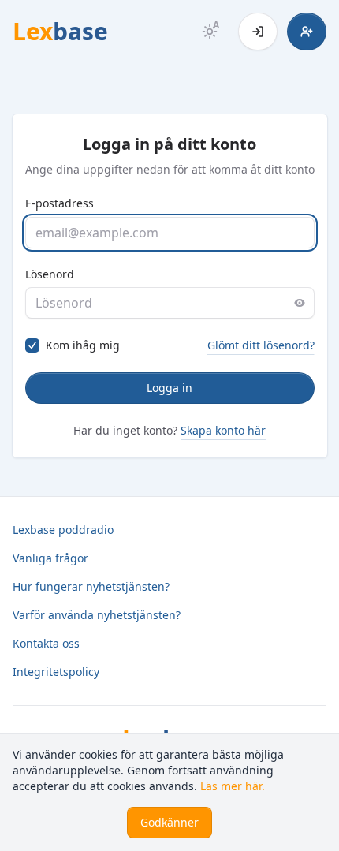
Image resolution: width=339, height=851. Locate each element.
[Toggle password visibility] (299, 302)
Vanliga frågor (50, 558)
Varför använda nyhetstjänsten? (97, 614)
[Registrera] (306, 31)
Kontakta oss (46, 643)
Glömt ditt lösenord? (261, 345)
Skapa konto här (223, 430)
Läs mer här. (232, 785)
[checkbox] (32, 345)
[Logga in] (258, 31)
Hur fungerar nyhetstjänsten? (91, 586)
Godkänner (169, 822)
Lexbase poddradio (63, 529)
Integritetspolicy (56, 671)
